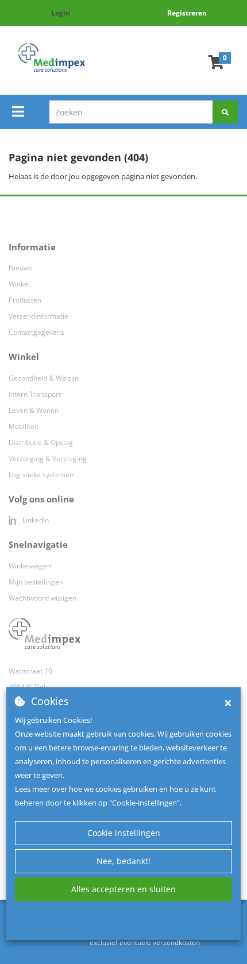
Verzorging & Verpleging (48, 458)
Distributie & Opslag (41, 442)
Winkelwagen (30, 566)
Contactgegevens (36, 332)
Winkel (19, 284)
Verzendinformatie (38, 316)
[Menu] (18, 111)
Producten (25, 300)
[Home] (51, 57)
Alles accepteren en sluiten (123, 889)
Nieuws (20, 268)
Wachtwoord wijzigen (42, 598)
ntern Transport (35, 394)
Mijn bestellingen (36, 582)
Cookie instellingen (123, 832)
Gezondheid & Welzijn (44, 378)
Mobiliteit (23, 426)
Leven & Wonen (34, 410)
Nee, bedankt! (123, 860)
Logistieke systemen (41, 474)
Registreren (187, 13)
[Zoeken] (225, 111)
